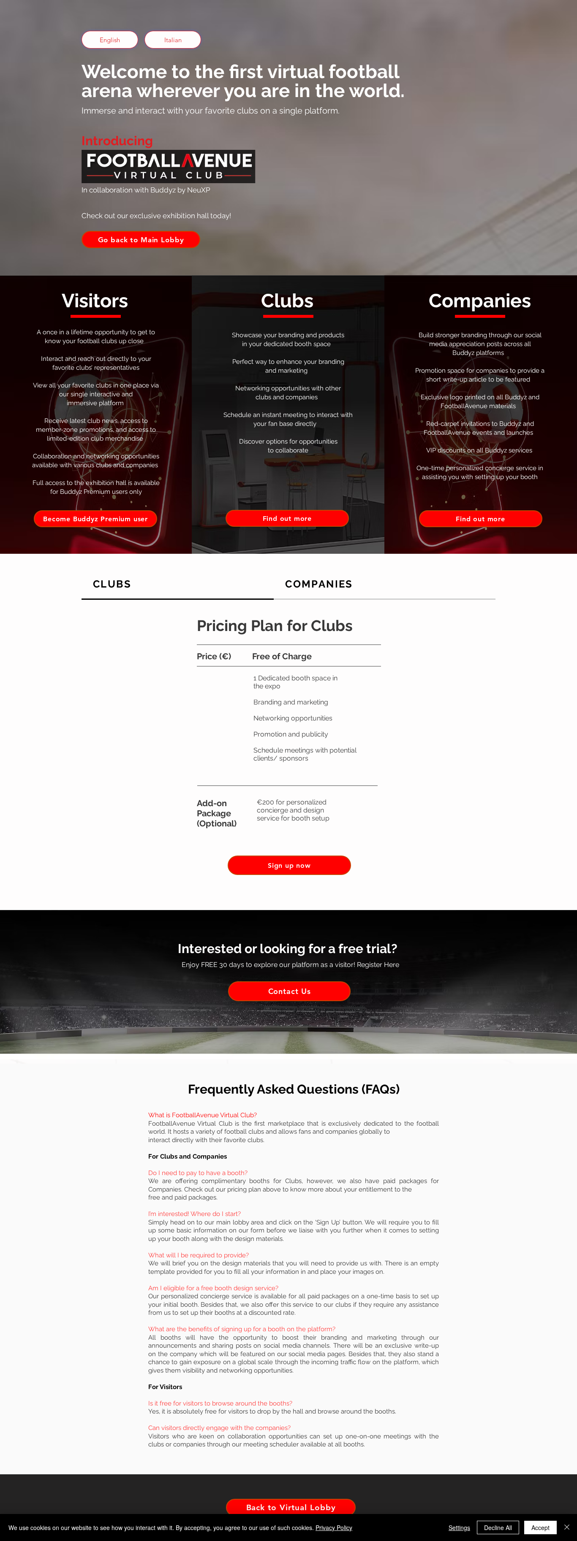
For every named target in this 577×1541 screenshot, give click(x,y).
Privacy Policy (334, 1527)
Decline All (498, 1527)
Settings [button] (459, 1527)
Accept (540, 1527)
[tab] (178, 584)
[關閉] (567, 1527)
